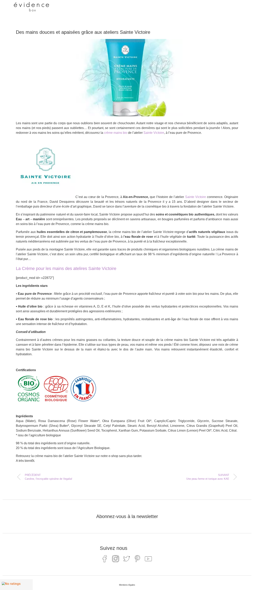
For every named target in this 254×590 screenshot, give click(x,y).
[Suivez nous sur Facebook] (105, 559)
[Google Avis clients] (16, 584)
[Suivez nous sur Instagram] (116, 559)
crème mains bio (115, 132)
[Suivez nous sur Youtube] (148, 559)
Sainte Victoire (153, 132)
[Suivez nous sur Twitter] (127, 559)
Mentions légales (127, 585)
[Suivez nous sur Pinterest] (137, 559)
